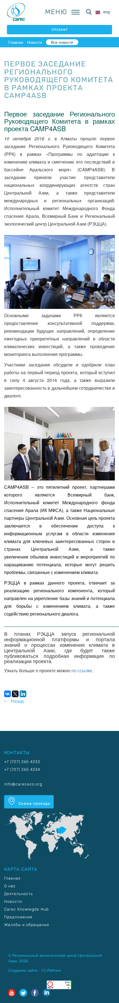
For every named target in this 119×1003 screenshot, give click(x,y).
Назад (16, 701)
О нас (10, 886)
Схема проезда (33, 803)
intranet (59, 29)
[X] (15, 694)
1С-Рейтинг (51, 970)
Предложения (18, 917)
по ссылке (81, 670)
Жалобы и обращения (26, 924)
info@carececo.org (23, 784)
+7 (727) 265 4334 (22, 769)
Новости (34, 42)
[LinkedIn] (23, 694)
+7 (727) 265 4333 (22, 761)
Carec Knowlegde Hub (26, 909)
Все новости (62, 42)
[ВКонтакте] (7, 694)
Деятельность (18, 893)
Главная (15, 42)
